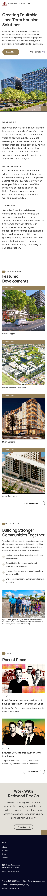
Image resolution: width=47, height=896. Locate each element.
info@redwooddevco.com (11, 871)
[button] (43, 3)
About (4, 847)
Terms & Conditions (9, 885)
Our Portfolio (35, 52)
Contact (5, 857)
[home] (16, 4)
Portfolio (5, 850)
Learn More (10, 52)
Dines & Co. (14, 888)
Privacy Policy (23, 885)
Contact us (21, 827)
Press (4, 854)
